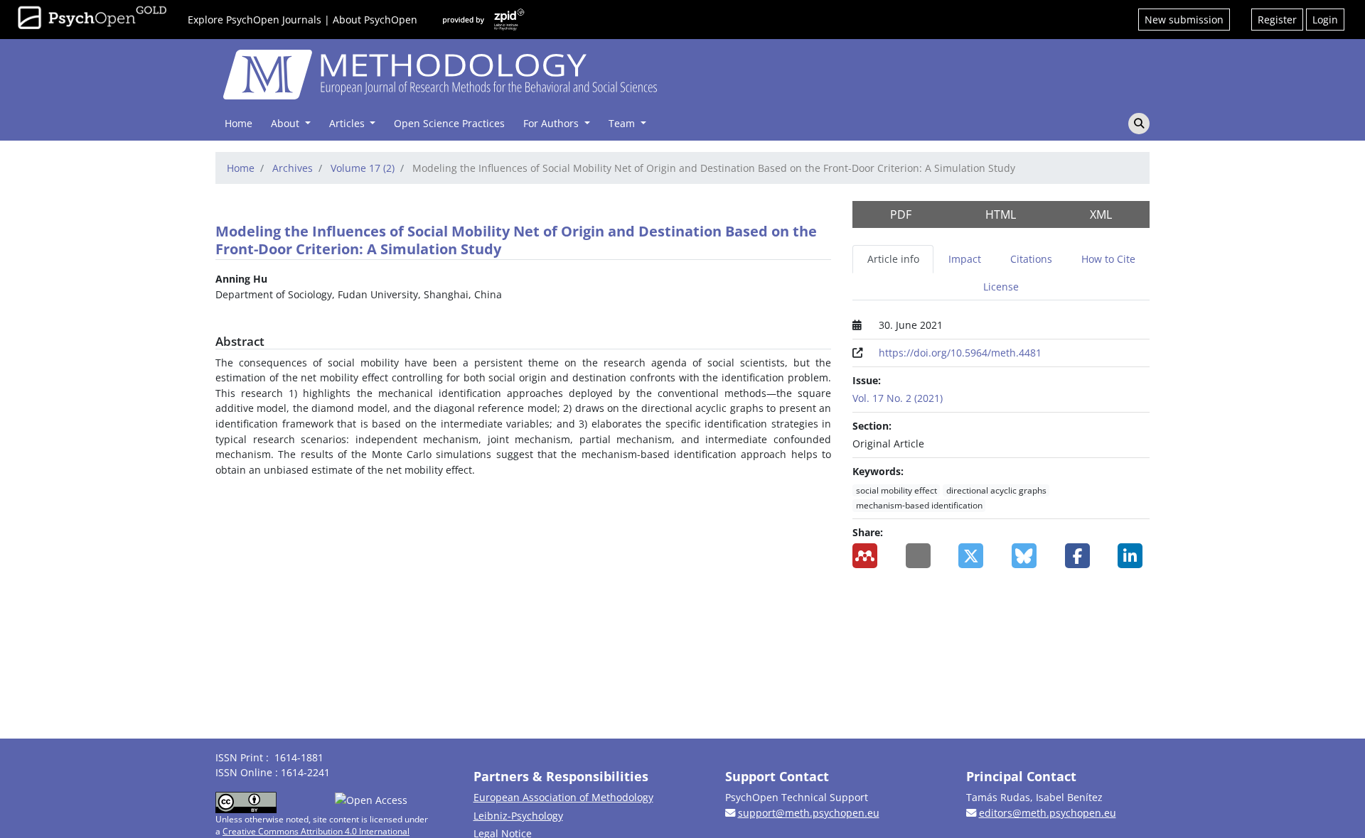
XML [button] (1101, 214)
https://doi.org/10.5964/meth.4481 (960, 352)
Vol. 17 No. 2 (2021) (897, 398)
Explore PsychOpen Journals (254, 19)
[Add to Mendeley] (868, 555)
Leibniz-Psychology (518, 815)
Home (238, 123)
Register (1277, 19)
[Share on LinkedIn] (1134, 555)
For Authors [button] (552, 123)
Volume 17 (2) (363, 168)
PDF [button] (900, 214)
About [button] (286, 123)
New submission (1184, 19)
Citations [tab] (1031, 259)
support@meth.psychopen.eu (808, 813)
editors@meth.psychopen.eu (1047, 813)
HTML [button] (1000, 214)
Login (1325, 19)
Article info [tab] (893, 259)
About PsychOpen (375, 19)
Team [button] (623, 123)
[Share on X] (974, 555)
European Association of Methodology (563, 797)
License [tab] (1001, 286)
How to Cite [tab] (1108, 259)
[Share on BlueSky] (1028, 555)
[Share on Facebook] (1081, 555)
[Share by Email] (922, 555)
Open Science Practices (449, 123)
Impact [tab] (964, 259)
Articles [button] (348, 123)
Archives (292, 168)
